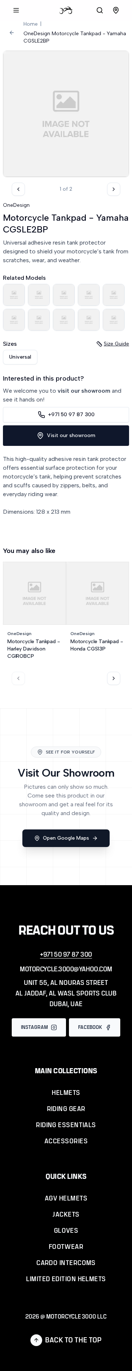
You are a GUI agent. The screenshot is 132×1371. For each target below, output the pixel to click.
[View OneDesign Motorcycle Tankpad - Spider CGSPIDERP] (14, 295)
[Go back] (12, 32)
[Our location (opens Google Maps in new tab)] (116, 10)
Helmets (66, 1093)
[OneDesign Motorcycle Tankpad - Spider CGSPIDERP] (14, 295)
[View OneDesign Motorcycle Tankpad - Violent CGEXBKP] (14, 320)
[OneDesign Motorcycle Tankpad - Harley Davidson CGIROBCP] (39, 295)
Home (30, 24)
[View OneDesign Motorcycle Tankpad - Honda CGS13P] (64, 295)
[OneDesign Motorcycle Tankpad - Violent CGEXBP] (114, 295)
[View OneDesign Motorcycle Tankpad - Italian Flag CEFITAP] (89, 320)
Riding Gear (66, 1109)
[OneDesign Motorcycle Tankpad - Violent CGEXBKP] (14, 320)
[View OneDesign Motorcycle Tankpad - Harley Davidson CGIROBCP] (39, 295)
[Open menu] (16, 10)
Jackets (65, 1214)
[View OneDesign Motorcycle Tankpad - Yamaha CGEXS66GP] (39, 320)
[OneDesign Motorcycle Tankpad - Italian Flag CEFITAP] (89, 320)
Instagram (34, 1027)
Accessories (66, 1141)
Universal (20, 357)
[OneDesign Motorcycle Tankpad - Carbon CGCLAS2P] (89, 295)
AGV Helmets (66, 1198)
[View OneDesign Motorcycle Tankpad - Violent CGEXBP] (114, 295)
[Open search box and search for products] (99, 10)
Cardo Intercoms (66, 1263)
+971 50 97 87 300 (71, 414)
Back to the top (73, 1340)
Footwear (66, 1247)
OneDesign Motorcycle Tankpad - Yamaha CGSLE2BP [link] (74, 37)
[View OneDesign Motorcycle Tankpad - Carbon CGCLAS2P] (89, 295)
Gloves (66, 1231)
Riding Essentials (66, 1125)
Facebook (90, 1027)
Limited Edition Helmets (66, 1279)
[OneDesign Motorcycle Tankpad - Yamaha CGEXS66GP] (39, 320)
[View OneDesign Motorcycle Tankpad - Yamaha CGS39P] (114, 320)
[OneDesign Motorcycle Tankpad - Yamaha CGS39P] (114, 320)
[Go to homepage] (66, 10)
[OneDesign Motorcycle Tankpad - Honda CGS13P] (64, 295)
